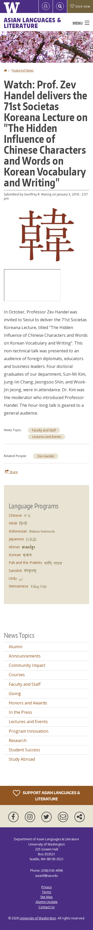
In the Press (20, 712)
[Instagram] (31, 817)
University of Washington (38, 918)
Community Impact (27, 665)
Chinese (15, 515)
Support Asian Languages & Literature (51, 796)
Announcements (25, 656)
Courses (17, 674)
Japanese (16, 538)
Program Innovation (28, 731)
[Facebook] (14, 817)
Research (18, 740)
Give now (82, 6)
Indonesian (18, 531)
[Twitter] (47, 817)
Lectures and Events (46, 437)
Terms (46, 892)
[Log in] (46, 6)
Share (13, 472)
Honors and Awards (28, 703)
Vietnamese (18, 586)
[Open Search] (60, 6)
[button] (46, 234)
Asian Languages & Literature (32, 23)
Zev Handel (45, 456)
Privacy (46, 887)
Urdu (13, 578)
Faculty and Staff (44, 430)
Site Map (46, 897)
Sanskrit (15, 570)
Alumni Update (47, 902)
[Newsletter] (64, 817)
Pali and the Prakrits (25, 562)
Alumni (15, 646)
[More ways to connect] (79, 817)
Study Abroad (22, 759)
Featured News (23, 70)
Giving (15, 693)
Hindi (13, 523)
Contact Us (46, 907)
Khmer (14, 546)
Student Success (24, 750)
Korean (15, 554)
